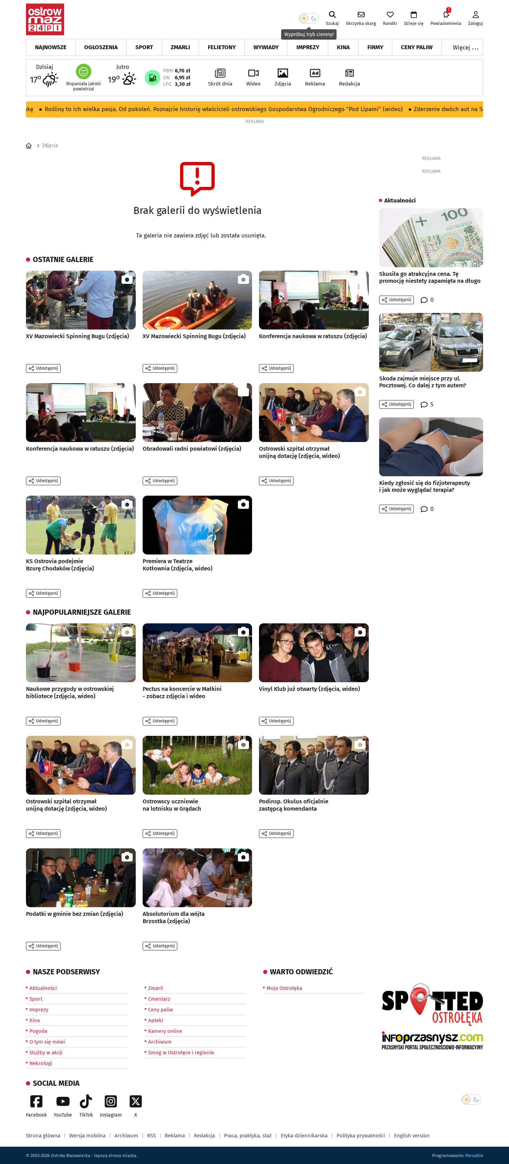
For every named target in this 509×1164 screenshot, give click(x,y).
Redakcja (349, 84)
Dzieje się (413, 23)
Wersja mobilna (87, 1136)
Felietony (222, 47)
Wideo (253, 84)
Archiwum (160, 1042)
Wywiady (266, 47)
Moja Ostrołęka (284, 988)
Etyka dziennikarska (304, 1136)
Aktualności (43, 988)
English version (412, 1136)
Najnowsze (50, 47)
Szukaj (332, 23)
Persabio (474, 1155)
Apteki (155, 1020)
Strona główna (43, 1136)
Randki (390, 23)
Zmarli (180, 47)
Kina (343, 47)
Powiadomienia (445, 18)
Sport (144, 47)
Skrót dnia (220, 84)
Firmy (375, 47)
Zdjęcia (283, 84)
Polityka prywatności (361, 1136)
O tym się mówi (47, 1042)
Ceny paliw (416, 47)
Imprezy (307, 47)
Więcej (466, 47)
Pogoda (38, 1031)
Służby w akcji (45, 1052)
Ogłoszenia (101, 47)
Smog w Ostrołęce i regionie (181, 1052)
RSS (151, 1136)
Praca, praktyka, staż (248, 1136)
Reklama (315, 84)
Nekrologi (40, 1063)
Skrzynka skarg (361, 23)
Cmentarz (159, 999)
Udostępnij (47, 368)
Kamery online (165, 1031)
